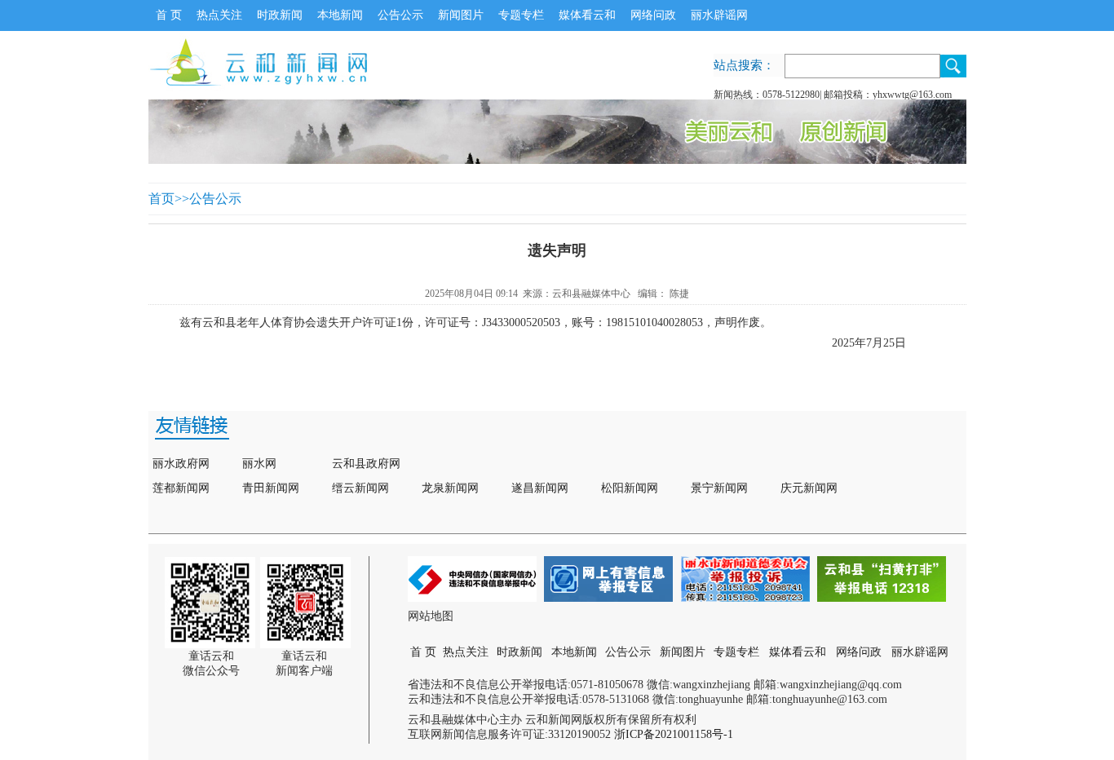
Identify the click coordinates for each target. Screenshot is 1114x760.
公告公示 (400, 15)
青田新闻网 (270, 488)
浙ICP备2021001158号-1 (673, 734)
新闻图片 (461, 15)
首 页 (169, 15)
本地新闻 (340, 15)
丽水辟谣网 (719, 15)
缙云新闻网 (360, 488)
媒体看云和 (587, 15)
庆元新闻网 (809, 488)
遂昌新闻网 (539, 488)
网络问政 (653, 15)
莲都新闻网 (181, 488)
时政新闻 (280, 15)
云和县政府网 (366, 463)
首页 (161, 198)
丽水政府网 (181, 463)
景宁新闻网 (719, 488)
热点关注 (219, 15)
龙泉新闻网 (450, 488)
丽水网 (259, 463)
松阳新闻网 (629, 488)
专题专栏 (521, 15)
